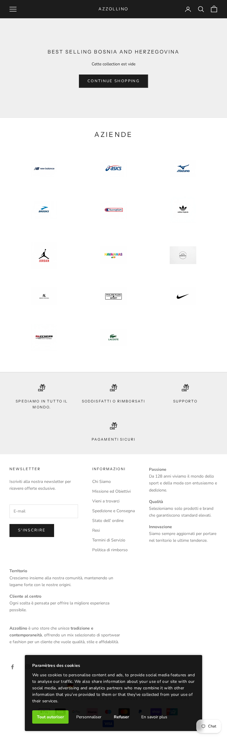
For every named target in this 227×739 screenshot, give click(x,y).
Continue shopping (113, 81)
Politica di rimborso (110, 550)
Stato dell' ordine (108, 520)
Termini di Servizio (108, 540)
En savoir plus (154, 717)
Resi (96, 530)
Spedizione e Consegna (113, 511)
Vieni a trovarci (105, 501)
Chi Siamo (101, 481)
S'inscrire (32, 530)
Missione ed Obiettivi (111, 491)
